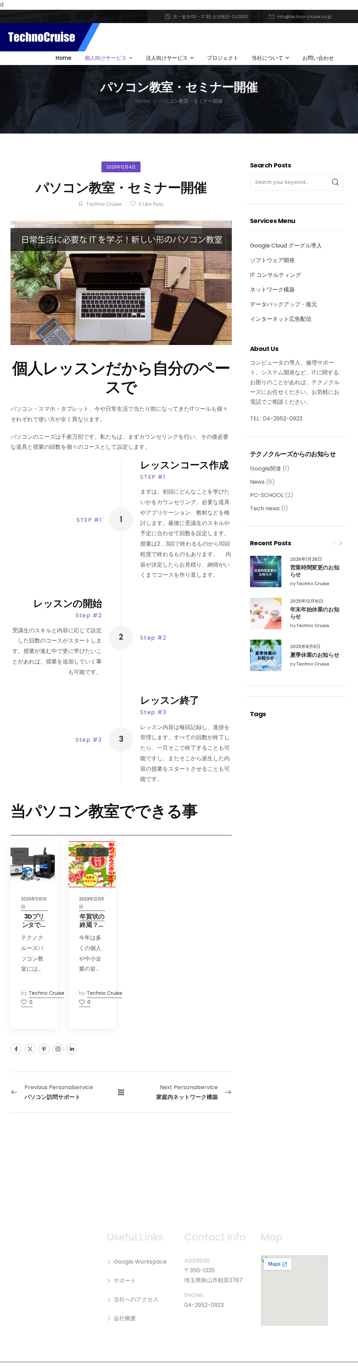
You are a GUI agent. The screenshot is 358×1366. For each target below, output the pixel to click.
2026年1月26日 (306, 559)
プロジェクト (222, 58)
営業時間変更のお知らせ (314, 571)
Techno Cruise (312, 584)
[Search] (335, 182)
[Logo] (50, 37)
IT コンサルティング (275, 275)
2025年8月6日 (305, 647)
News (257, 482)
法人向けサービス (167, 58)
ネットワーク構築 (272, 290)
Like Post (151, 204)
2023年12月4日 (121, 167)
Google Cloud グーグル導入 (286, 246)
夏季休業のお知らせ (314, 655)
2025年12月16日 (306, 601)
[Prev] (335, 543)
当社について (267, 58)
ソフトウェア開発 (272, 260)
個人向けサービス (106, 58)
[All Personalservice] (121, 1092)
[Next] (340, 543)
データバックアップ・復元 (283, 304)
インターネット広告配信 (281, 319)
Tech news (265, 508)
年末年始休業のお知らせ (314, 613)
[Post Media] (265, 571)
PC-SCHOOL (267, 495)
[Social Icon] (16, 1049)
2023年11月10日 (33, 903)
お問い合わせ (318, 58)
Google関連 (265, 469)
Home (63, 58)
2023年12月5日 (91, 903)
